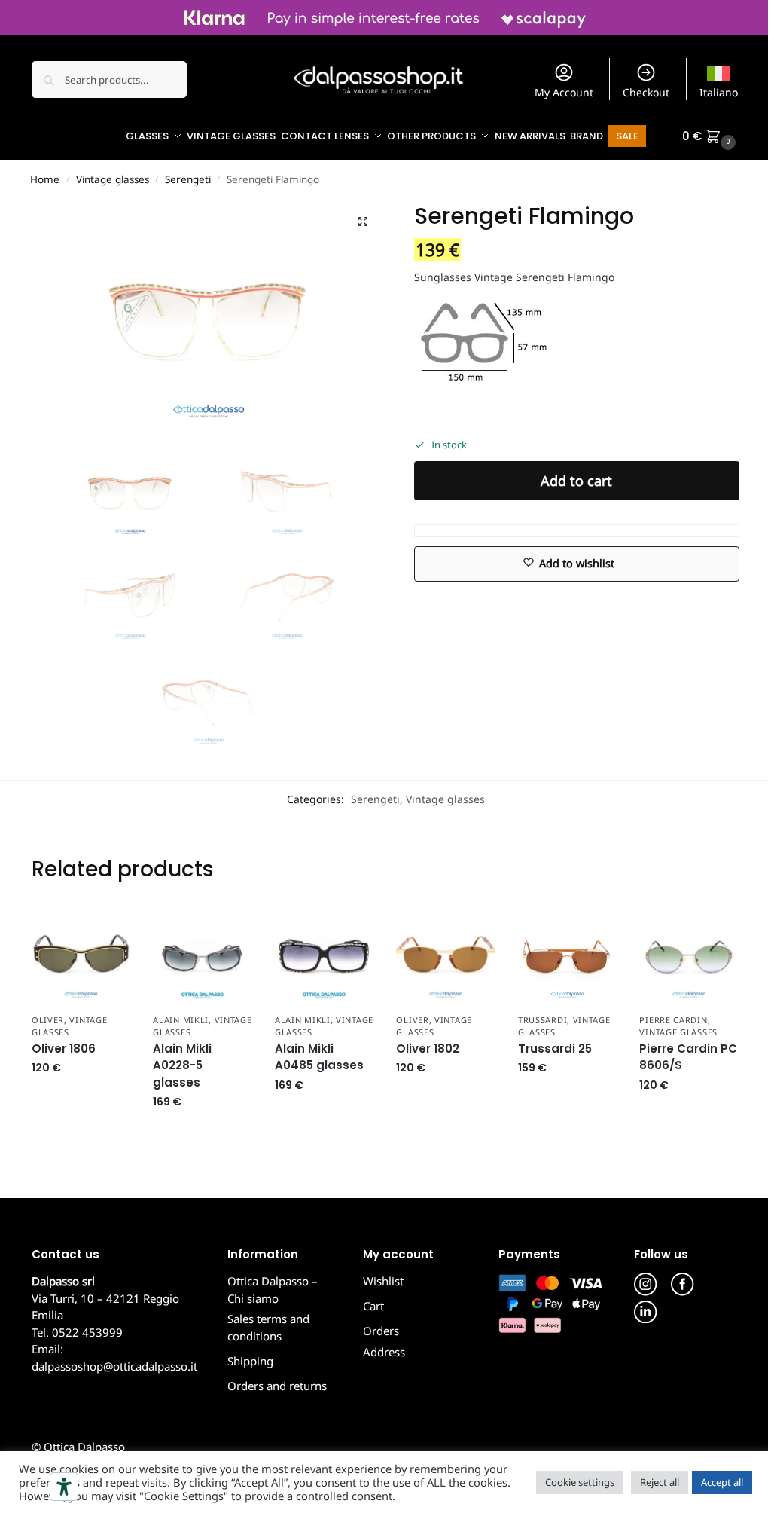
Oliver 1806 (64, 1048)
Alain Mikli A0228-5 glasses (182, 1065)
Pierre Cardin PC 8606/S (688, 1057)
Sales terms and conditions (268, 1327)
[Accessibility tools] (64, 1486)
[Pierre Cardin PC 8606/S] (689, 956)
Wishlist (383, 1280)
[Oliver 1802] (445, 956)
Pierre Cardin (673, 1019)
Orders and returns (277, 1385)
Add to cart (576, 481)
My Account (564, 92)
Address (384, 1351)
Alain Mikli (181, 1019)
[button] (710, 136)
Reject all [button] (659, 1482)
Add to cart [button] (81, 1100)
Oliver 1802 (427, 1048)
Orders (381, 1330)
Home (44, 179)
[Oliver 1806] (81, 956)
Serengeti (188, 179)
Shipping (250, 1360)
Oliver (48, 1019)
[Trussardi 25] (567, 956)
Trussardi (542, 1019)
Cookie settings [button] (579, 1482)
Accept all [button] (722, 1482)
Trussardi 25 (555, 1048)
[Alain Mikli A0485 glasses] (324, 956)
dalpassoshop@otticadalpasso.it (114, 1366)
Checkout (646, 92)
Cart (373, 1305)
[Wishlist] (107, 929)
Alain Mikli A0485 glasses (319, 1057)
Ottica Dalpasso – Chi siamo (272, 1289)
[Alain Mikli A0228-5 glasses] (202, 956)
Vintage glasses (112, 179)
